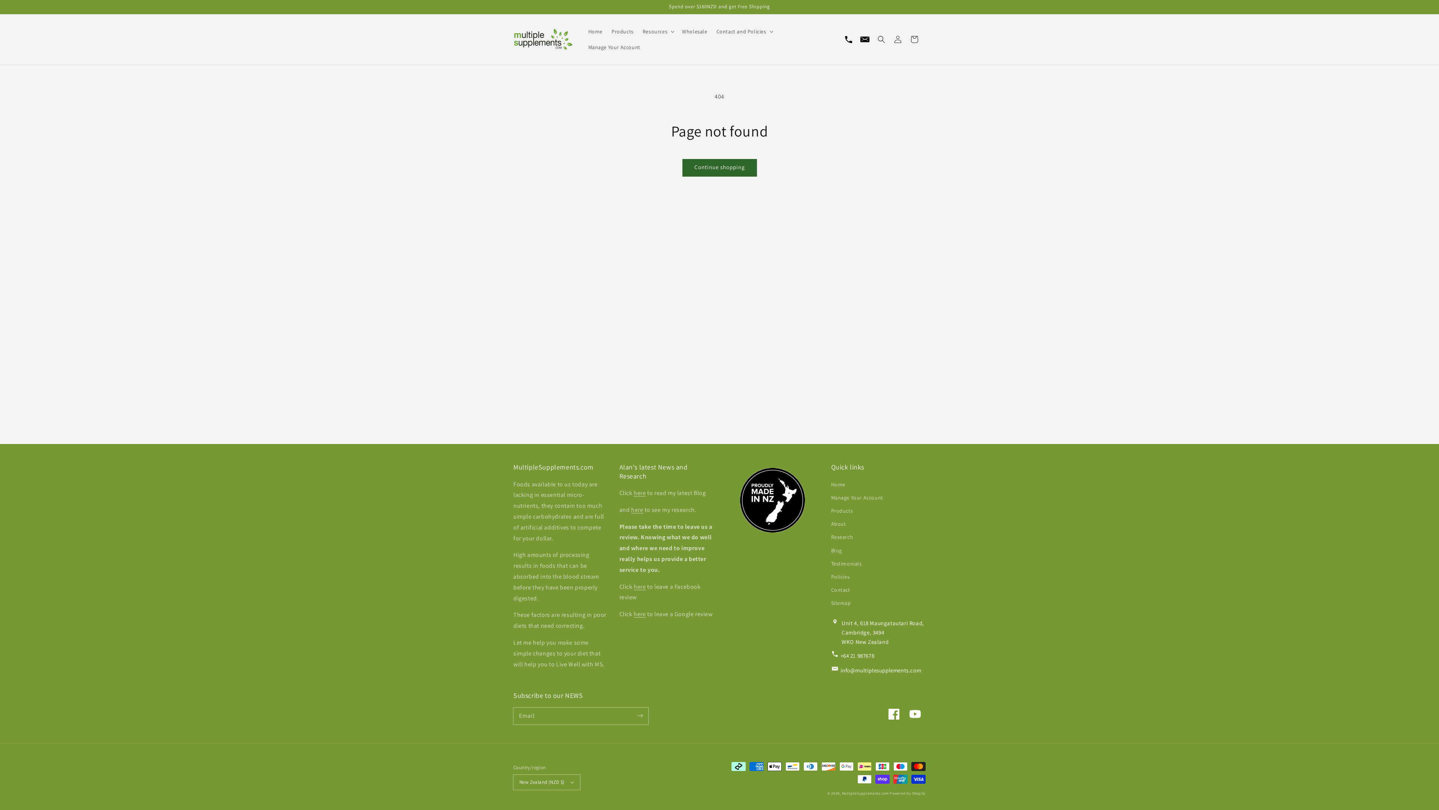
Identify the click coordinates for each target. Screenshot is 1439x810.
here (640, 493)
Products (842, 510)
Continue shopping (719, 167)
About (838, 523)
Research (842, 537)
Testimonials (846, 563)
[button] (881, 39)
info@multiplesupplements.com (881, 670)
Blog (836, 550)
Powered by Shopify (908, 793)
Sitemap (841, 603)
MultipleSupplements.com (865, 793)
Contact (840, 589)
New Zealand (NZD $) (542, 782)
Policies (840, 576)
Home (838, 484)
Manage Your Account (857, 497)
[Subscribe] (640, 716)
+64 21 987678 (858, 655)
